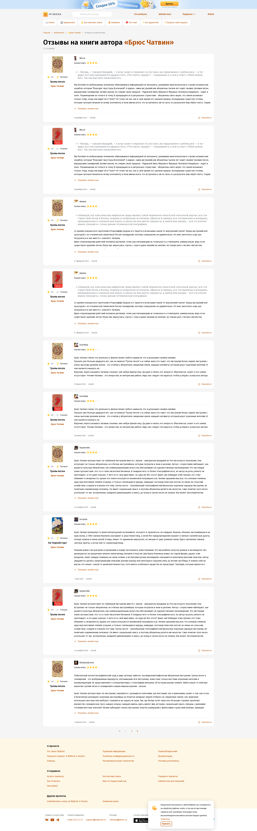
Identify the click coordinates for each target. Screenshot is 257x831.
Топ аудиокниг (152, 22)
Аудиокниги (69, 22)
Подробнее (165, 819)
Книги (51, 22)
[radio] (88, 63)
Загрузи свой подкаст (177, 22)
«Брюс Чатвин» (149, 42)
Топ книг (133, 22)
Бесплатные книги (93, 22)
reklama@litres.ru (118, 820)
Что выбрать (140, 14)
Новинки (115, 22)
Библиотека (165, 14)
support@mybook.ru (96, 820)
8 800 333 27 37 (75, 820)
